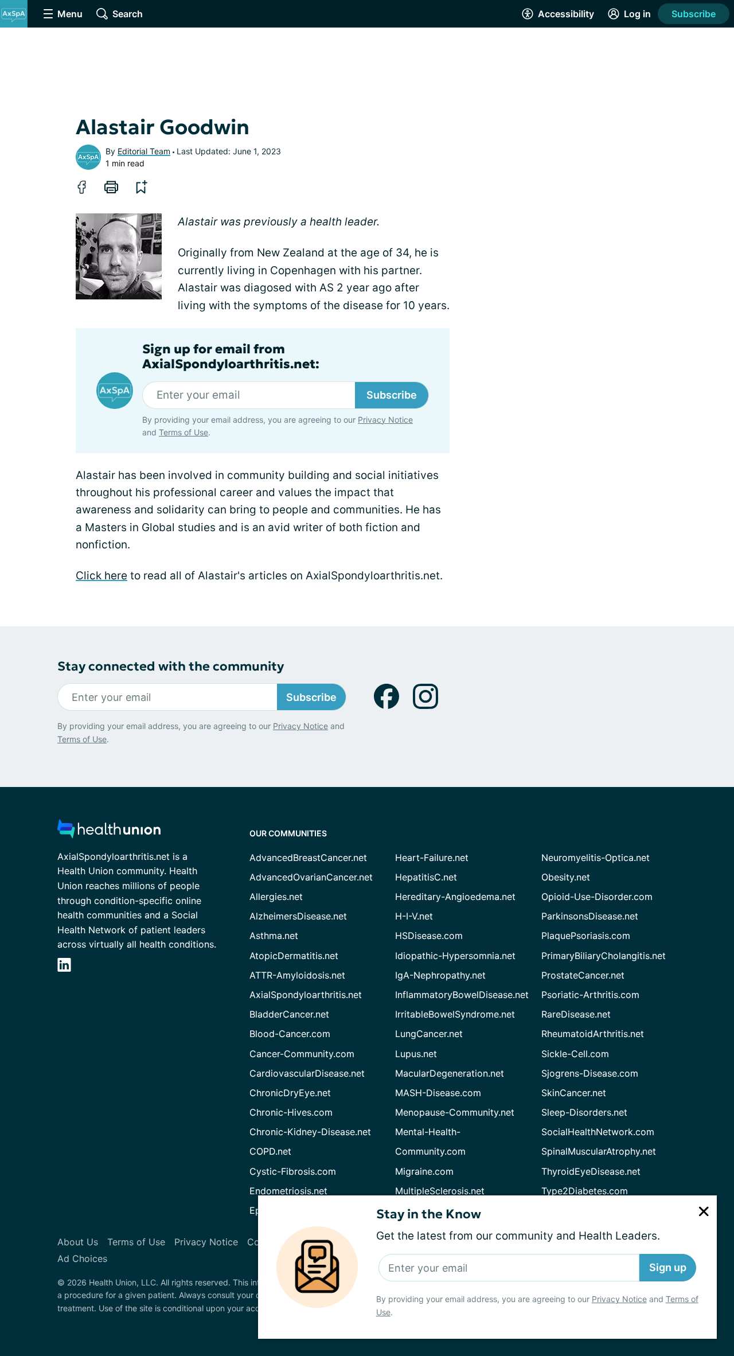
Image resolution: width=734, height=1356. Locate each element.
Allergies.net (276, 896)
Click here (101, 575)
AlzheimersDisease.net (298, 916)
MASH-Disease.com (438, 1092)
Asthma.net (273, 935)
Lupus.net (416, 1053)
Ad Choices (82, 1258)
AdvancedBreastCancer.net (308, 857)
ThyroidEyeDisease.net (591, 1171)
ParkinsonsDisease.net (589, 916)
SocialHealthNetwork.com (597, 1131)
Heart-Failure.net (431, 857)
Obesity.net (565, 877)
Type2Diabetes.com (584, 1191)
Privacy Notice (619, 1299)
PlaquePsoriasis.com (585, 935)
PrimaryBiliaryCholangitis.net (603, 955)
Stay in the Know (428, 1214)
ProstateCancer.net (582, 975)
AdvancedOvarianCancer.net (311, 877)
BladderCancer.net (289, 1014)
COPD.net (270, 1151)
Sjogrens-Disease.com (589, 1073)
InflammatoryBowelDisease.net (462, 994)
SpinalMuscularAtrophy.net (598, 1151)
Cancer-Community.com (301, 1053)
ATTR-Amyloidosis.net (297, 975)
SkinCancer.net (573, 1092)
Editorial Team (144, 151)
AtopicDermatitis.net (293, 955)
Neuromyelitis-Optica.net (595, 857)
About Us (77, 1242)
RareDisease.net (576, 1014)
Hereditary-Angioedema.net (455, 896)
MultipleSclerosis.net (440, 1191)
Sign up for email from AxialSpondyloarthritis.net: (230, 357)
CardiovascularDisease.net (307, 1073)
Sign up (667, 1267)
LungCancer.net (429, 1033)
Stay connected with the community (170, 666)
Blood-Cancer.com (289, 1033)
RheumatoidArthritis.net (592, 1033)
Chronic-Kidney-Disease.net (310, 1131)
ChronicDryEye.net (290, 1092)
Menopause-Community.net (454, 1112)
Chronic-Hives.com (291, 1112)
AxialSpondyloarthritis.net (305, 994)
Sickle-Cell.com (575, 1053)
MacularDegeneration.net (449, 1073)
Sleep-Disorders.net (584, 1112)
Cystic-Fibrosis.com (292, 1171)
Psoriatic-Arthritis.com (590, 994)
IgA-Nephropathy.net (440, 975)
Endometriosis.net (288, 1191)
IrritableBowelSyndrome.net (455, 1014)
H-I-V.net (414, 916)
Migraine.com (424, 1171)
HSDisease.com (429, 935)
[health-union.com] (109, 832)
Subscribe (693, 14)
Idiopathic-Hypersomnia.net (455, 955)
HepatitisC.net (426, 877)
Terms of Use (183, 432)
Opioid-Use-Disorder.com (597, 896)
